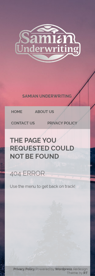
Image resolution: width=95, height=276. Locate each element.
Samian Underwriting (47, 96)
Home (16, 111)
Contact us (23, 123)
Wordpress (63, 269)
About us (44, 111)
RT (85, 273)
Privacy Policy (62, 123)
